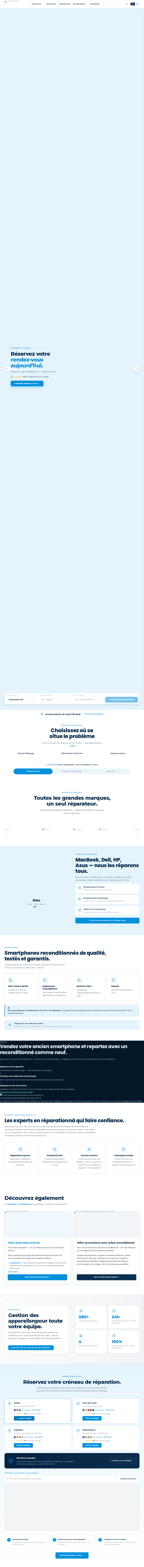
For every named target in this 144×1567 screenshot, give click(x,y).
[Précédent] (7, 829)
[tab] (34, 906)
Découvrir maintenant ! (37, 1277)
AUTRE (72, 746)
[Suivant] (136, 829)
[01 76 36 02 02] (127, 4)
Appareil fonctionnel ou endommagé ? (17, 1092)
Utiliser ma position (128, 1479)
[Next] (137, 368)
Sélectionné (25, 1418)
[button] (37, 1411)
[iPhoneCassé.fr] (15, 3)
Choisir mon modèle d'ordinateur (107, 921)
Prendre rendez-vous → (72, 1555)
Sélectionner (92, 1418)
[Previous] (7, 368)
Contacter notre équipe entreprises (31, 1348)
